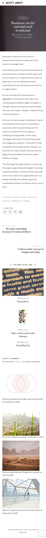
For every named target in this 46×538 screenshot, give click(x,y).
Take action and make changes (23, 335)
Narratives (23, 301)
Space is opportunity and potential (17, 510)
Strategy (27, 201)
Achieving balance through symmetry (19, 399)
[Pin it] (15, 212)
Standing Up (23, 345)
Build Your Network (10, 437)
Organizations (17, 201)
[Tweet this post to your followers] (9, 212)
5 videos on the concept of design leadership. (23, 249)
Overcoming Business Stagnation (17, 472)
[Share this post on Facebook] (4, 212)
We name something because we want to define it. (23, 229)
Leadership (23, 18)
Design (24, 197)
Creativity (16, 197)
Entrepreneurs (32, 197)
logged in (18, 361)
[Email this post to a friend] (20, 212)
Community (7, 197)
